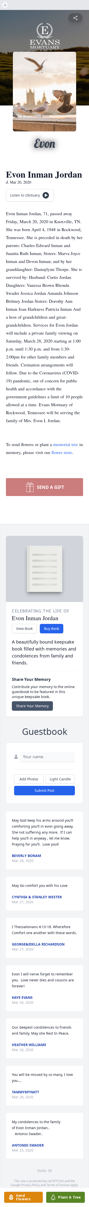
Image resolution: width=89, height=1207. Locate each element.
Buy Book (51, 628)
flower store (61, 452)
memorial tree (65, 444)
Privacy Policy (30, 1185)
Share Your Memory (32, 706)
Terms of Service (57, 1185)
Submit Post (44, 790)
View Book (24, 628)
